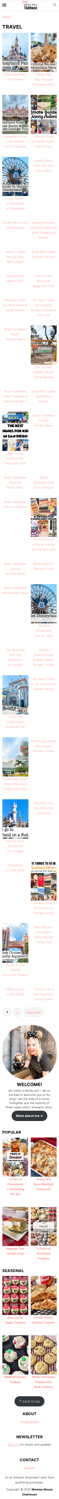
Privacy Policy (29, 1421)
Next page (34, 1012)
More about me (28, 1116)
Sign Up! (13, 1444)
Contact (29, 1467)
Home (6, 16)
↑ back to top (29, 1401)
